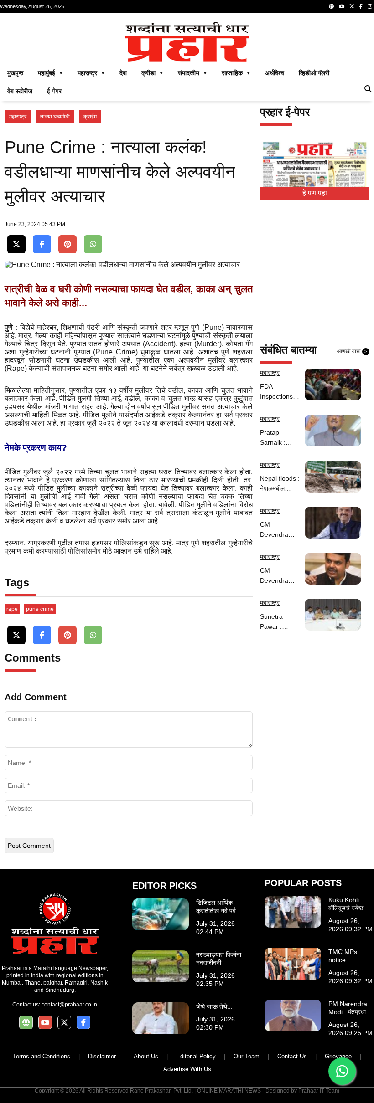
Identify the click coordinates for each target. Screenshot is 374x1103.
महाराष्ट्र (17, 116)
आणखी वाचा (352, 351)
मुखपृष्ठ (15, 73)
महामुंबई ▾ (50, 73)
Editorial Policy (196, 1056)
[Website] (331, 6)
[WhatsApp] (93, 244)
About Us (146, 1056)
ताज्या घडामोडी (55, 116)
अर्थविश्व (274, 73)
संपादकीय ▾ (192, 73)
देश (123, 73)
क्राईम (90, 116)
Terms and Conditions (41, 1056)
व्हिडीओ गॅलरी (314, 73)
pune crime (40, 609)
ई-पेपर (54, 91)
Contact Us (292, 1056)
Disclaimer (102, 1056)
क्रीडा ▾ (152, 73)
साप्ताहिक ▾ (236, 73)
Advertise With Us (187, 1069)
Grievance (338, 1056)
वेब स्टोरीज (19, 91)
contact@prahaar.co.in (69, 1004)
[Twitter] (351, 6)
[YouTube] (341, 6)
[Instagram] (370, 6)
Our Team (247, 1056)
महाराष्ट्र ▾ (91, 73)
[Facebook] (361, 6)
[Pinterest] (67, 244)
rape (12, 609)
